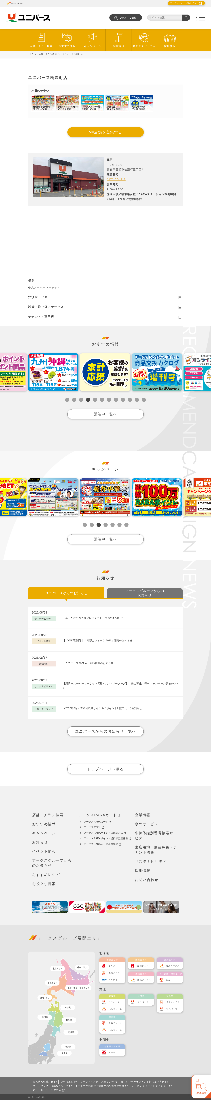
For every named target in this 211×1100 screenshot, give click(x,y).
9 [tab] (123, 400)
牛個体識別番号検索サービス (156, 835)
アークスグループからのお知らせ (52, 863)
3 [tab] (81, 400)
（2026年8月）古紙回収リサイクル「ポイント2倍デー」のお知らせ (102, 708)
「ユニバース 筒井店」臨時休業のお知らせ (88, 663)
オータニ (113, 1052)
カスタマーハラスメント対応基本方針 (143, 1081)
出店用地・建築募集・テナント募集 (156, 849)
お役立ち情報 (43, 884)
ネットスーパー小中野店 (47, 1090)
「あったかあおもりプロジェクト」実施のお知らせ (93, 617)
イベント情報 (44, 851)
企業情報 (118, 46)
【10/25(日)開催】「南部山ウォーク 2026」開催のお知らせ (97, 640)
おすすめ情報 (67, 46)
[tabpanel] (53, 372)
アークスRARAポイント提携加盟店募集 (106, 838)
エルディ (113, 980)
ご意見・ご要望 (128, 18)
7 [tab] (109, 400)
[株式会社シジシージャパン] (87, 907)
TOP (30, 54)
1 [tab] (67, 400)
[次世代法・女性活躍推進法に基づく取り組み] (161, 907)
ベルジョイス (115, 1009)
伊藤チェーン (115, 1023)
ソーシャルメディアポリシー (97, 1081)
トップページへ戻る (105, 769)
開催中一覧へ (105, 414)
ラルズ (112, 966)
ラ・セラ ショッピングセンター (149, 1086)
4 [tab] (88, 400)
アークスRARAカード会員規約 (101, 844)
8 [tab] (116, 400)
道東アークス (173, 966)
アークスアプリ (92, 827)
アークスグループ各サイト (183, 3)
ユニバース (114, 1002)
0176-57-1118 (116, 179)
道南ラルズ (143, 966)
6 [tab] (102, 400)
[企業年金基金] (124, 907)
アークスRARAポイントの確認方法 (103, 832)
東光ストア (114, 973)
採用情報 (170, 46)
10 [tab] (130, 400)
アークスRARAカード (97, 815)
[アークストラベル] (50, 907)
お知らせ (40, 842)
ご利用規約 (67, 1081)
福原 (168, 980)
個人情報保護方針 (43, 1081)
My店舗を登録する (105, 132)
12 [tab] (144, 400)
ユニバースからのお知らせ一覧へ (105, 731)
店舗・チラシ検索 (41, 46)
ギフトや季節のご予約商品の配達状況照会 (99, 1086)
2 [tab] (74, 400)
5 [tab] (95, 400)
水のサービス (146, 824)
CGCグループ (60, 1086)
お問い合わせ (146, 880)
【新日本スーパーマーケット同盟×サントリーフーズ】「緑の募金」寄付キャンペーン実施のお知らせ (121, 686)
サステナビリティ (144, 46)
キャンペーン (92, 46)
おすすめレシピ (46, 875)
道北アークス (144, 980)
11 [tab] (137, 400)
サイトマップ (40, 1086)
